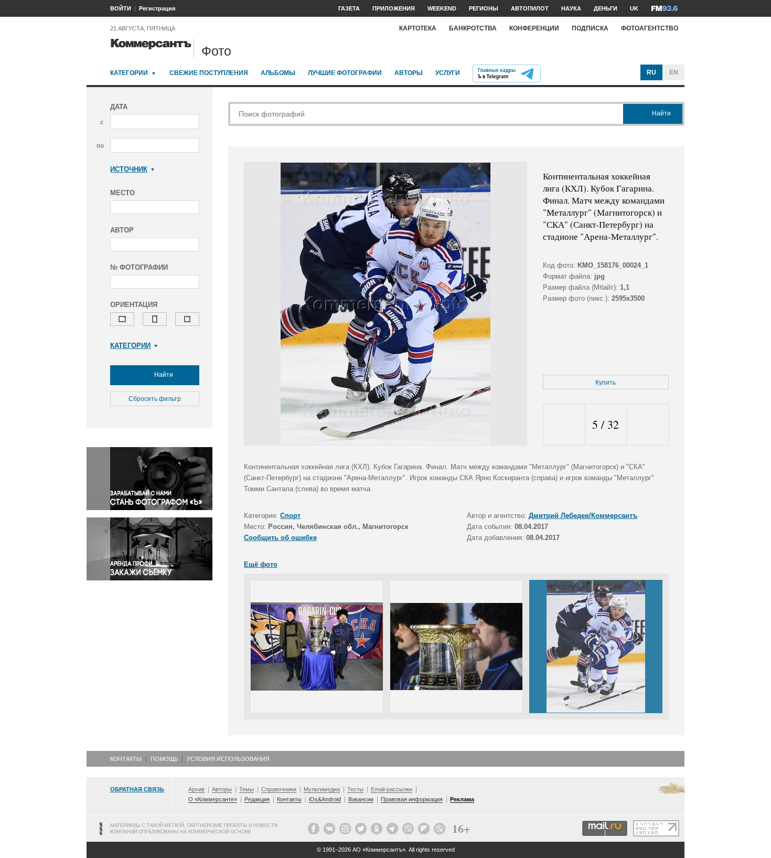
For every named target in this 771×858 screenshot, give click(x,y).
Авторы (408, 73)
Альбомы (278, 73)
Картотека (417, 28)
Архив (196, 789)
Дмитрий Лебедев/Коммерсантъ (583, 516)
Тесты (355, 789)
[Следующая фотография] (647, 425)
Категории (129, 73)
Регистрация (157, 8)
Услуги (447, 73)
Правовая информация (412, 799)
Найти (163, 374)
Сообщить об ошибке (280, 538)
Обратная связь (137, 789)
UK (634, 8)
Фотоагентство (649, 28)
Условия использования (228, 759)
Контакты (126, 759)
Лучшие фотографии (345, 73)
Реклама (462, 799)
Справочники (278, 789)
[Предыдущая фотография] (564, 425)
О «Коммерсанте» (212, 799)
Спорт (290, 516)
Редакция (257, 799)
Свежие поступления (208, 73)
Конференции (534, 28)
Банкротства (473, 28)
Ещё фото (260, 564)
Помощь (164, 759)
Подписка (590, 28)
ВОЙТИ (120, 8)
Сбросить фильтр (154, 398)
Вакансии (360, 799)
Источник (128, 169)
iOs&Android (325, 799)
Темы (246, 789)
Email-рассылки (391, 789)
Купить (605, 382)
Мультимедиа (322, 789)
